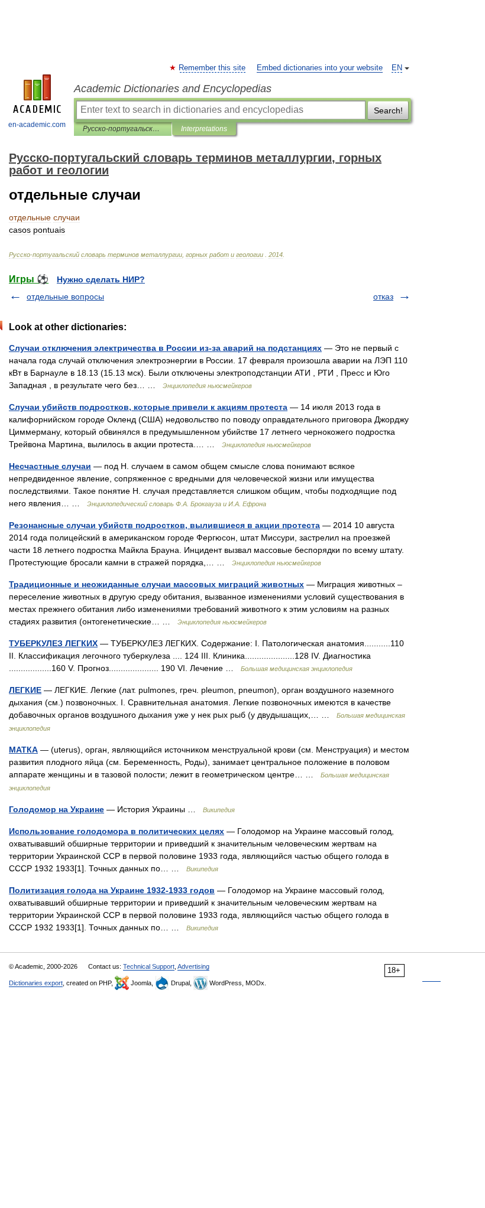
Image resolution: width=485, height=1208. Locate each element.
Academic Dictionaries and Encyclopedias (172, 89)
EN (397, 68)
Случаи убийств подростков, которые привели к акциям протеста (148, 407)
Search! (388, 110)
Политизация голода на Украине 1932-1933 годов (112, 890)
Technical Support (148, 966)
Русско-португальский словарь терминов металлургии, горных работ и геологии (123, 129)
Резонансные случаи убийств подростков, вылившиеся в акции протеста (164, 525)
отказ (383, 296)
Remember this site (212, 68)
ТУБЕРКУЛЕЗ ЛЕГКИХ (53, 643)
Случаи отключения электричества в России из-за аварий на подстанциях (165, 348)
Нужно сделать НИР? (101, 279)
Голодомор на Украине (56, 809)
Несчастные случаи (50, 466)
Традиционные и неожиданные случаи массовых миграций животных (156, 584)
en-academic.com (37, 125)
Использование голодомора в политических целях (116, 831)
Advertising (193, 966)
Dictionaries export (36, 982)
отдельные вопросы (65, 296)
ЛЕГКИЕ (25, 690)
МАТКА (23, 749)
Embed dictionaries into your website (320, 68)
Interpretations (204, 129)
